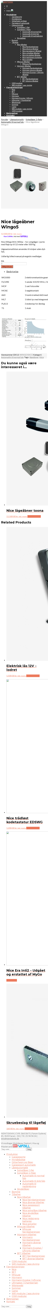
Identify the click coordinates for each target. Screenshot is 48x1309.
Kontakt (10, 1301)
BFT (13, 92)
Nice (13, 90)
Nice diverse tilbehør (30, 49)
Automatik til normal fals (31, 32)
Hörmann (15, 96)
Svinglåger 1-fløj (23, 27)
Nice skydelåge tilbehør (31, 55)
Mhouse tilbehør (23, 62)
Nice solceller (27, 60)
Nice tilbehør (22, 45)
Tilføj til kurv (7, 267)
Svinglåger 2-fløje (24, 30)
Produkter (12, 1154)
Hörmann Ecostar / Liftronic (22, 98)
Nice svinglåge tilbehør (31, 53)
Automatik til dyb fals (30, 34)
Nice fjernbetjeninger (30, 47)
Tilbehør (15, 42)
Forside (4, 119)
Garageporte (17, 17)
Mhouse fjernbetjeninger (31, 64)
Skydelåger (21, 38)
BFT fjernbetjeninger (30, 79)
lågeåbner (34, 357)
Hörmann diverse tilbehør (32, 70)
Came (14, 107)
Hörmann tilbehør (24, 66)
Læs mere (11, 980)
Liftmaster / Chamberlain (21, 100)
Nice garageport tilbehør (31, 51)
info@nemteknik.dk (10, 1138)
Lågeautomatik (17, 25)
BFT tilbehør (22, 77)
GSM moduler (17, 83)
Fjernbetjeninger (15, 1266)
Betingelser (12, 1299)
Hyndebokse (17, 19)
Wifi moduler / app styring (22, 85)
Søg (29, 1149)
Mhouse (15, 94)
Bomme (15, 40)
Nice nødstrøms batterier (32, 57)
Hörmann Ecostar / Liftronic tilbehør (32, 1249)
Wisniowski (16, 102)
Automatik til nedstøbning (32, 36)
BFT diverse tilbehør (30, 81)
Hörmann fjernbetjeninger (32, 68)
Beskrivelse (12, 271)
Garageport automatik (20, 23)
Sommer (15, 105)
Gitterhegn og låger (19, 21)
